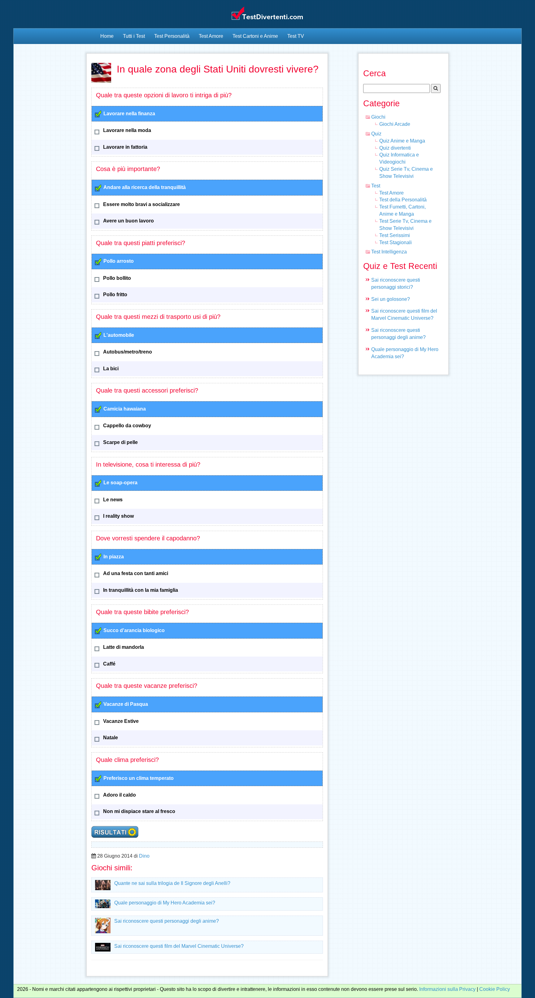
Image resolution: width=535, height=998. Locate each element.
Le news (113, 499)
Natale (110, 737)
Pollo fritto (115, 294)
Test (375, 185)
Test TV (295, 36)
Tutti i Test (134, 36)
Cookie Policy (494, 989)
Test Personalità (171, 36)
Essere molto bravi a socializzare (141, 204)
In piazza (113, 556)
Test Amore (211, 36)
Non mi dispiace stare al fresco (139, 811)
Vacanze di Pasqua (125, 704)
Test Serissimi (394, 235)
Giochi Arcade (394, 124)
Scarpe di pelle (120, 442)
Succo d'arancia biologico (134, 630)
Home (107, 36)
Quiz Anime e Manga (402, 140)
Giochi (378, 117)
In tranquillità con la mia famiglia (140, 590)
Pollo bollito (117, 278)
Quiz (376, 133)
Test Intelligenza (389, 251)
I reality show (118, 516)
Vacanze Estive (121, 721)
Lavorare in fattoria (125, 147)
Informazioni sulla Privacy (447, 989)
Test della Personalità (403, 199)
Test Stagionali (395, 242)
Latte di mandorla (123, 647)
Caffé (109, 663)
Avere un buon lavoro (128, 220)
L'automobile (118, 335)
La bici (111, 368)
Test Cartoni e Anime (255, 36)
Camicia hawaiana (124, 408)
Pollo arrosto (118, 261)
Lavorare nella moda (127, 130)
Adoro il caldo (119, 795)
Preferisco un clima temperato (138, 778)
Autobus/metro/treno (127, 351)
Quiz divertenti (395, 148)
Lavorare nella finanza (129, 113)
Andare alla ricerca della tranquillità (144, 187)
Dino (144, 856)
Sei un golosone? (390, 299)
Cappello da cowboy (127, 425)
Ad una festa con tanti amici (135, 573)
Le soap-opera (120, 482)
